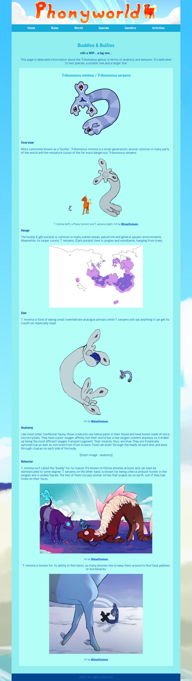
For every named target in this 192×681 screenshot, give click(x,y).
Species (104, 28)
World (78, 28)
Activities (158, 28)
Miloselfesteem (129, 224)
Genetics (130, 28)
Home (31, 28)
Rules (54, 28)
